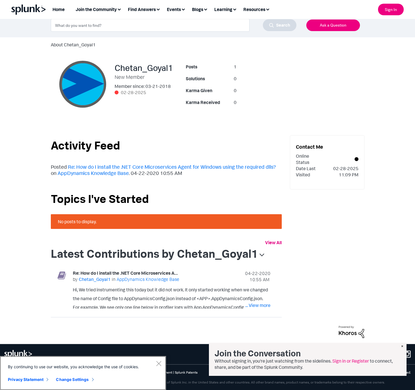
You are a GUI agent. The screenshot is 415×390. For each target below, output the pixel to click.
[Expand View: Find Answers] (158, 8)
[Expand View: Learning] (234, 8)
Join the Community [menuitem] (96, 9)
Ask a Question (333, 25)
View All (273, 242)
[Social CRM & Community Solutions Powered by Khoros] (351, 331)
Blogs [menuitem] (197, 9)
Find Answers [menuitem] (142, 9)
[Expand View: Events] (183, 8)
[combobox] (173, 25)
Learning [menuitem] (223, 9)
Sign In (391, 9)
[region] (83, 373)
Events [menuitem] (174, 9)
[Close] (158, 363)
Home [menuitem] (59, 9)
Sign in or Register (350, 361)
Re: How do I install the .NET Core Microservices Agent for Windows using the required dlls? (172, 167)
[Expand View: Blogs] (205, 8)
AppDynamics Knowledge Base (93, 173)
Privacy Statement (25, 379)
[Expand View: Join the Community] (119, 8)
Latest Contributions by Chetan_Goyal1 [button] (154, 253)
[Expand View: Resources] (267, 8)
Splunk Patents (186, 372)
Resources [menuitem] (254, 9)
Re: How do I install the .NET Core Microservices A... (125, 273)
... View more (257, 305)
